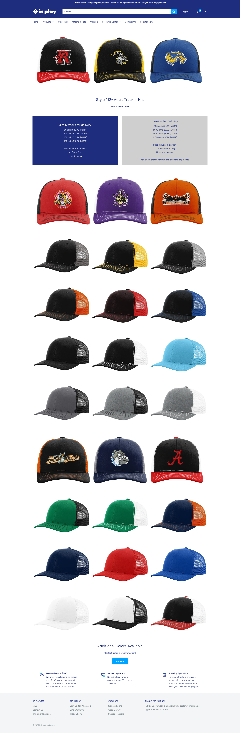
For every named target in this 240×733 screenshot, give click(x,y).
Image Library (114, 710)
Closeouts (63, 22)
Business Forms (115, 706)
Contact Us (130, 22)
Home (35, 22)
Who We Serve (77, 710)
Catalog (94, 22)
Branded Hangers (116, 714)
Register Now (146, 22)
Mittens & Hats (79, 22)
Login (185, 11)
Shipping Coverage (41, 714)
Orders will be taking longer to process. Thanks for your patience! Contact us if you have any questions (120, 2)
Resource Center (110, 22)
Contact (120, 661)
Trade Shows (76, 714)
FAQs (34, 706)
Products (46, 22)
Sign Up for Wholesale (80, 706)
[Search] (174, 11)
